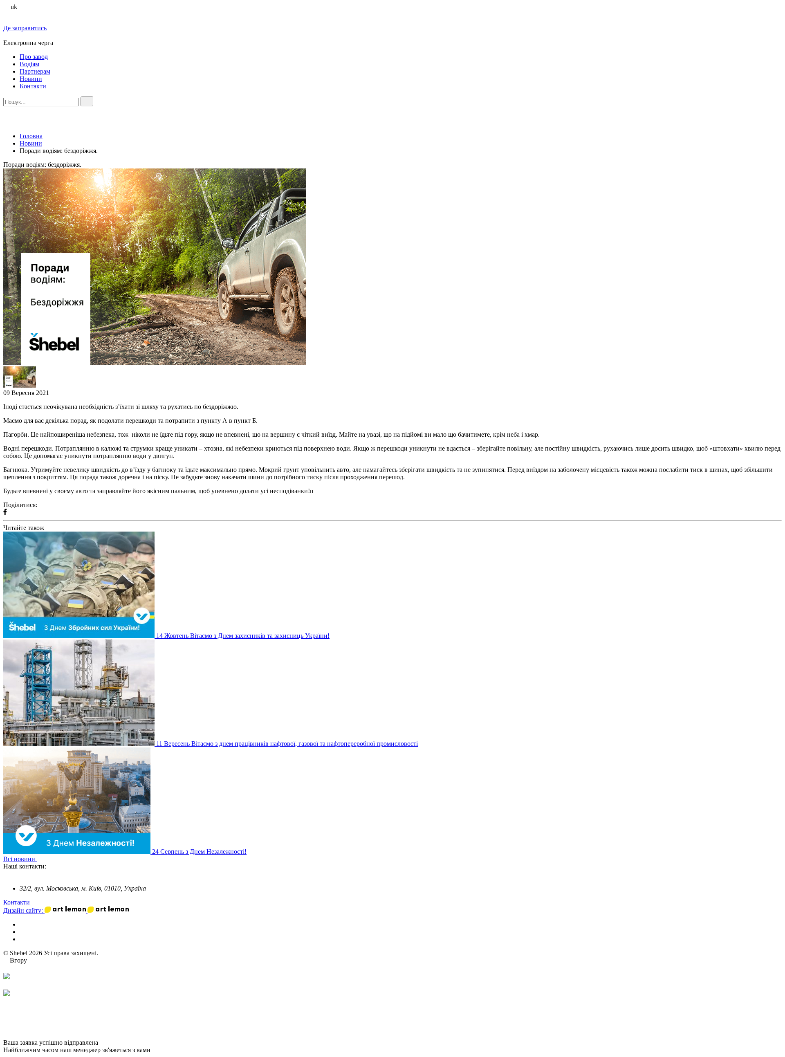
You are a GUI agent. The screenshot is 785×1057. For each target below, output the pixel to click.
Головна (31, 135)
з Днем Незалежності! (216, 851)
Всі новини (20, 858)
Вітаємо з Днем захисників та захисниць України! (260, 635)
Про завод (34, 56)
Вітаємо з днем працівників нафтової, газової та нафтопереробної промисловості (304, 743)
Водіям (29, 64)
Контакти (33, 86)
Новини (31, 78)
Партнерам (35, 71)
